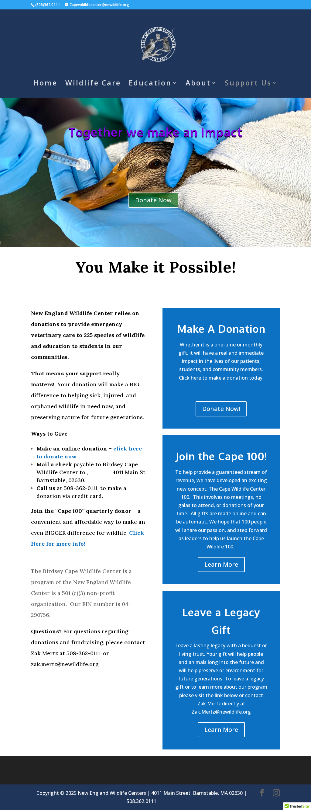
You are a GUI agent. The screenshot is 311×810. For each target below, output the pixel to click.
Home (45, 84)
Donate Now (153, 200)
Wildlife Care (93, 84)
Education (150, 84)
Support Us (248, 84)
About (198, 84)
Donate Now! (221, 409)
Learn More (221, 564)
